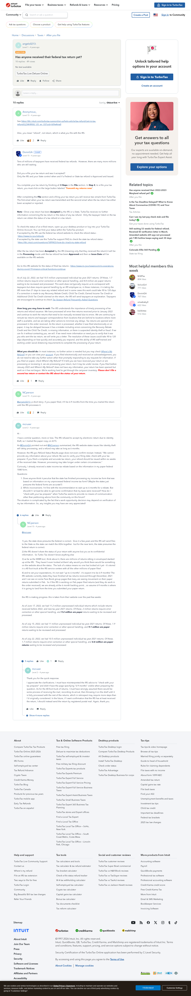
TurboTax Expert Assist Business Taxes (74, 795)
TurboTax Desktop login (110, 747)
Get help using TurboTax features (73, 24)
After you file (53, 35)
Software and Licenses (26, 963)
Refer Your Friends (22, 899)
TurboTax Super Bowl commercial (114, 866)
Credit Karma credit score (153, 885)
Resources (99, 4)
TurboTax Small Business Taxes (71, 800)
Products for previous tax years (28, 794)
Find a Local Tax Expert (67, 817)
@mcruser (26, 532)
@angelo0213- (24, 402)
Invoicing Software (149, 908)
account (49, 354)
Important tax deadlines (152, 813)
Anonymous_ (30, 111)
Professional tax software (152, 875)
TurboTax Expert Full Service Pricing (73, 783)
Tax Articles (134, 212)
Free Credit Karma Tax (151, 889)
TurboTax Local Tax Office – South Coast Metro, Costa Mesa (72, 835)
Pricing (115, 4)
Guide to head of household (154, 761)
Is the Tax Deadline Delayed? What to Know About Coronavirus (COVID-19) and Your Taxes (151, 205)
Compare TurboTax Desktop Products (116, 751)
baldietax (142, 311)
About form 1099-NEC (151, 775)
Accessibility (20, 978)
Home (15, 35)
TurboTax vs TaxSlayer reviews (112, 875)
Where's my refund (23, 871)
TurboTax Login (21, 885)
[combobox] (45, 15)
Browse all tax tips (149, 751)
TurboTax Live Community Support (30, 861)
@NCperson (53, 445)
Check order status (107, 766)
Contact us (19, 866)
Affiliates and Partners (25, 973)
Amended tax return (150, 780)
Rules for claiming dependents (155, 766)
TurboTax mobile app (24, 799)
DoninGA (28, 152)
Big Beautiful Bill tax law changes (30, 894)
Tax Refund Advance (23, 770)
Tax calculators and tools (68, 861)
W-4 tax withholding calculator (70, 880)
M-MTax (141, 276)
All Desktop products (108, 756)
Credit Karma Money (24, 780)
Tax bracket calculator (66, 871)
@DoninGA (25, 445)
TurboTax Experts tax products (70, 768)
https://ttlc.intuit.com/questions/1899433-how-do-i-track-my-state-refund (52, 242)
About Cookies (63, 965)
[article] (66, 126)
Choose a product (41, 24)
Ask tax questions (17, 24)
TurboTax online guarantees (27, 756)
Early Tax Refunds (22, 803)
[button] (141, 15)
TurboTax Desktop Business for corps (116, 775)
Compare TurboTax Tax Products (29, 747)
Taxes (40, 35)
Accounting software (150, 861)
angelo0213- (29, 43)
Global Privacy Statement (64, 986)
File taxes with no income (153, 770)
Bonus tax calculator (65, 899)
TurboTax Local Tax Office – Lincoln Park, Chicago (73, 843)
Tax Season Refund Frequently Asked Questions (75, 299)
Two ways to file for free (25, 880)
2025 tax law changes (151, 822)
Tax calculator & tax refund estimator (73, 866)
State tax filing (136, 253)
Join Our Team (22, 944)
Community (12, 14)
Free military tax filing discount (71, 764)
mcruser (27, 424)
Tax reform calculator (66, 908)
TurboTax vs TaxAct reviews (111, 880)
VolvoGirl (142, 285)
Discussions (28, 35)
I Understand (148, 988)
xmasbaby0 (143, 302)
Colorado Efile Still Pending (143, 250)
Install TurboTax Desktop (110, 761)
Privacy (17, 953)
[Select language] (155, 14)
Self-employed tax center (26, 766)
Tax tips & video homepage (154, 747)
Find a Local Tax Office (67, 821)
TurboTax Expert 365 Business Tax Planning (72, 806)
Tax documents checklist (67, 904)
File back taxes (148, 789)
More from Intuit (148, 894)
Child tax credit (148, 808)
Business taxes (55, 4)
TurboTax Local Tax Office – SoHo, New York (72, 828)
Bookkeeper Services (151, 904)
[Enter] (25, 15)
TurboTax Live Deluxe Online (32, 73)
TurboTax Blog (21, 784)
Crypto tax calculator (66, 889)
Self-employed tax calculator (69, 885)
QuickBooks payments (151, 871)
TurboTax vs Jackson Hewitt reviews (115, 885)
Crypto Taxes (20, 775)
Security (18, 958)
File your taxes (33, 4)
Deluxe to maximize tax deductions (73, 751)
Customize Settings (174, 988)
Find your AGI (147, 794)
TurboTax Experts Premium (69, 773)
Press (16, 949)
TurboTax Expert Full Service (69, 778)
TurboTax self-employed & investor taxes (73, 758)
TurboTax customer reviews (111, 861)
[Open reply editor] (67, 93)
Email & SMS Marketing (152, 899)
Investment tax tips (149, 803)
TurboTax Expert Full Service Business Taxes (74, 789)
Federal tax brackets (150, 817)
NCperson (28, 392)
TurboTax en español (24, 808)
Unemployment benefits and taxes (157, 799)
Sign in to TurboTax (154, 77)
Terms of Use (117, 959)
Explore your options (152, 167)
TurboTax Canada (22, 789)
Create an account (151, 85)
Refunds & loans (78, 4)
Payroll (144, 866)
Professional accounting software (156, 880)
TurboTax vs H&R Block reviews (113, 871)
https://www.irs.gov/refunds (31, 236)
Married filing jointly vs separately (157, 756)
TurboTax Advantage (108, 770)
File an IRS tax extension (25, 875)
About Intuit (20, 939)
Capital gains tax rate (151, 784)
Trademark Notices (24, 968)
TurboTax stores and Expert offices (72, 812)
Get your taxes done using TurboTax (146, 224)
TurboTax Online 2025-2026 (27, 751)
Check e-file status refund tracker (71, 875)
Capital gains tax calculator (69, 894)
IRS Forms (18, 761)
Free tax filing (62, 747)
